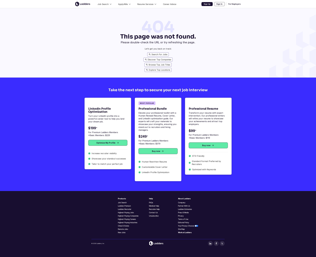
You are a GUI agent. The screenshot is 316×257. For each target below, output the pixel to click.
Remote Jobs (123, 229)
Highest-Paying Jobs (126, 212)
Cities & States (123, 226)
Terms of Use (183, 219)
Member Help (154, 206)
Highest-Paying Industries (127, 222)
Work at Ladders (185, 232)
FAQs (151, 202)
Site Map (181, 229)
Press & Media (183, 212)
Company (181, 202)
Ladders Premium (124, 206)
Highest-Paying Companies (128, 216)
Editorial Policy (183, 222)
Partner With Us (184, 206)
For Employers (234, 4)
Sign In (219, 4)
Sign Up (207, 4)
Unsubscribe (153, 216)
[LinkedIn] (210, 243)
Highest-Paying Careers (127, 219)
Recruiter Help (154, 209)
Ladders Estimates (185, 209)
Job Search (122, 202)
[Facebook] (216, 243)
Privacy (181, 216)
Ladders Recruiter (124, 209)
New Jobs (122, 232)
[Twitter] (222, 243)
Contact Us (153, 212)
